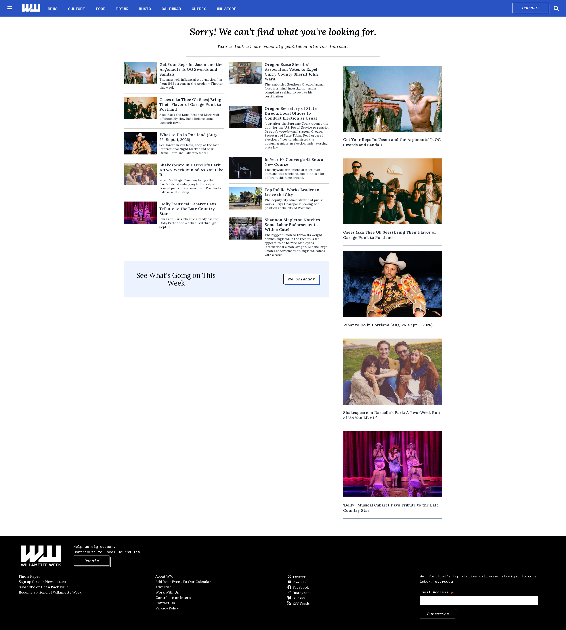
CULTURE (76, 8)
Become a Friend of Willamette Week (50, 592)
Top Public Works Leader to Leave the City (292, 192)
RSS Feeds (308, 603)
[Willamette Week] (30, 8)
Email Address (437, 591)
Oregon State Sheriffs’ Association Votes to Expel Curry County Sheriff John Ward (291, 72)
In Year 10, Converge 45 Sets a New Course (294, 162)
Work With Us (167, 592)
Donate (97, 560)
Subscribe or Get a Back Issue (44, 587)
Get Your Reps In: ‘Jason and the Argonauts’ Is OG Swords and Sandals (190, 69)
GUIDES (199, 8)
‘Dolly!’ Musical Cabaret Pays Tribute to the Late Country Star (187, 209)
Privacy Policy (167, 608)
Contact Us (165, 603)
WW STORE (226, 9)
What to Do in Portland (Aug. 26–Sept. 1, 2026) (188, 137)
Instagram (311, 592)
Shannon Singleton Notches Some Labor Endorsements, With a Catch (292, 224)
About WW (164, 576)
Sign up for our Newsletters (42, 581)
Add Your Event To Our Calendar (183, 581)
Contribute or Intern (173, 597)
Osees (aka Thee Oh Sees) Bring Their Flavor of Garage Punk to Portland (190, 104)
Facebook (313, 587)
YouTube (307, 582)
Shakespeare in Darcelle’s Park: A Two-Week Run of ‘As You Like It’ (191, 170)
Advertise (163, 587)
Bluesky (305, 598)
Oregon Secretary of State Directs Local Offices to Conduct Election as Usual (291, 113)
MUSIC (145, 8)
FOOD (100, 8)
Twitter (310, 577)
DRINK (122, 8)
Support (535, 8)
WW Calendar (303, 279)
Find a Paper (29, 576)
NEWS (52, 8)
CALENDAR (171, 9)
